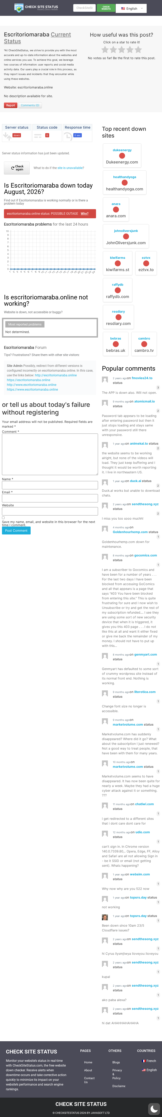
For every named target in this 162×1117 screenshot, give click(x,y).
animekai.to (144, 443)
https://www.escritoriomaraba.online (32, 389)
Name (7, 479)
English (131, 8)
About (88, 1070)
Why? (85, 213)
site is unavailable (70, 168)
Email (7, 492)
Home (88, 1062)
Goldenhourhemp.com (135, 532)
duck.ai (141, 481)
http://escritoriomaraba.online (56, 375)
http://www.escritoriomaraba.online (31, 385)
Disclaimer (118, 1086)
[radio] (105, 50)
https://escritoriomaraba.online (28, 380)
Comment (10, 431)
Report (10, 105)
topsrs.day (143, 897)
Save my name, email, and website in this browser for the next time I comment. (48, 523)
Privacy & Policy (117, 1074)
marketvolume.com (133, 724)
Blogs (116, 1062)
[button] (154, 1109)
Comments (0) (30, 105)
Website (8, 505)
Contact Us (89, 1080)
